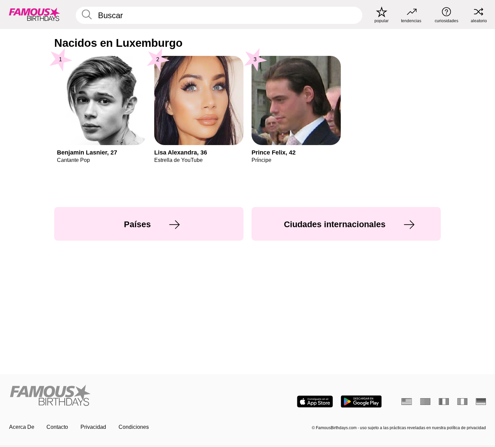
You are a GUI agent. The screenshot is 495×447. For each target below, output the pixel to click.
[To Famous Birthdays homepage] (34, 14)
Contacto (57, 427)
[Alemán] (481, 401)
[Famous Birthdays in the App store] (315, 402)
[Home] (126, 395)
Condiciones (134, 427)
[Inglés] (406, 401)
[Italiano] (462, 401)
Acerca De (21, 427)
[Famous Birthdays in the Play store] (361, 402)
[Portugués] (425, 401)
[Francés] (444, 401)
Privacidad (93, 427)
